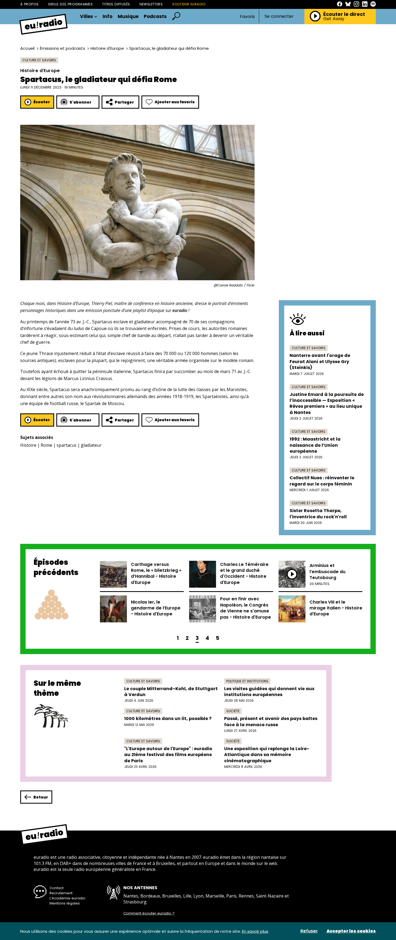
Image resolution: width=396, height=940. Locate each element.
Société (232, 711)
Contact (57, 888)
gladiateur (91, 445)
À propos (29, 4)
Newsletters (151, 4)
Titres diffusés (116, 4)
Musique (128, 16)
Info (107, 16)
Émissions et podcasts (62, 48)
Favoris (247, 16)
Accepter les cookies (351, 931)
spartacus (67, 445)
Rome (46, 445)
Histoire (28, 445)
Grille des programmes (70, 4)
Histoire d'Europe (107, 48)
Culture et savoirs (39, 60)
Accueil (27, 48)
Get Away (333, 19)
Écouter (41, 102)
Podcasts (155, 16)
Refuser (309, 931)
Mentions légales (65, 903)
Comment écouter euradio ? (149, 913)
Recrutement (61, 893)
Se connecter (279, 16)
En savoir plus (255, 931)
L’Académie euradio (67, 898)
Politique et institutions (247, 681)
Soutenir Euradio (189, 4)
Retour (40, 797)
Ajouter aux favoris (175, 102)
